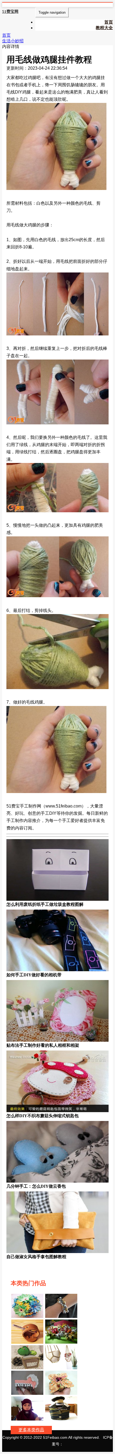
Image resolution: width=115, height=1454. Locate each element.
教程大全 (104, 27)
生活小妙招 (13, 41)
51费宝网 (10, 11)
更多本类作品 (31, 1429)
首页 (6, 35)
